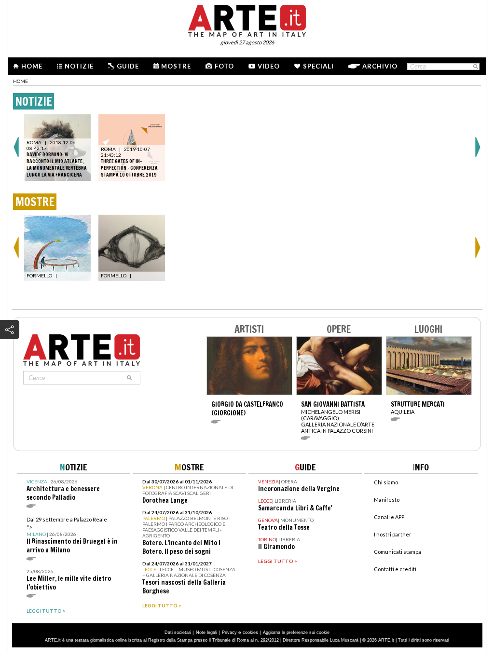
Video (269, 66)
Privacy (229, 632)
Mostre (176, 66)
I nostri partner (393, 534)
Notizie (79, 66)
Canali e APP (389, 517)
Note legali (206, 632)
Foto (224, 66)
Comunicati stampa (397, 552)
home (20, 81)
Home (31, 66)
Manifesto (386, 499)
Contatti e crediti (395, 569)
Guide (128, 66)
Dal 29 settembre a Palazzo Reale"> (72, 535)
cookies (250, 632)
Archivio (380, 66)
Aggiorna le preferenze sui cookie (296, 632)
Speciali (318, 66)
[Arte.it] (247, 19)
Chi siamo (386, 482)
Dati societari (178, 632)
